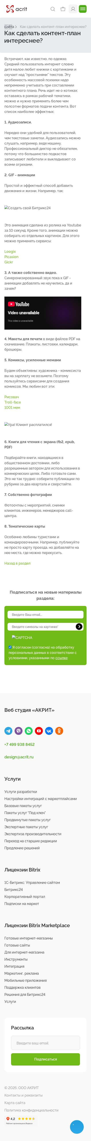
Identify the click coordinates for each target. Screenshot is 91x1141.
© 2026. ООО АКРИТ (21, 1088)
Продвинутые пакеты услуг (27, 820)
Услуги (10, 1002)
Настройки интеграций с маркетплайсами (40, 799)
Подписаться (45, 1059)
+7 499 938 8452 (19, 744)
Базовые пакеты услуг (23, 806)
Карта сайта (14, 1103)
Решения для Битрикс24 (24, 994)
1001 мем (12, 407)
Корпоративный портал (24, 897)
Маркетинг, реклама (21, 973)
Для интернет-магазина (24, 952)
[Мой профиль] (73, 9)
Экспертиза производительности (32, 834)
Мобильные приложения (25, 980)
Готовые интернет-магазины (28, 938)
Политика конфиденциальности (31, 1110)
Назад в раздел (17, 563)
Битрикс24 (13, 890)
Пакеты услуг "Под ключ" (25, 813)
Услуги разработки (20, 792)
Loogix (10, 251)
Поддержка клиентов (22, 987)
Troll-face (12, 402)
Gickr (8, 262)
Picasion (11, 257)
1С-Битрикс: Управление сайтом (32, 883)
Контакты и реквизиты (23, 1095)
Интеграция (14, 966)
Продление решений (22, 848)
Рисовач (11, 397)
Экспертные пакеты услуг (26, 827)
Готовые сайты (17, 945)
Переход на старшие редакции (30, 841)
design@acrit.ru (19, 757)
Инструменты (16, 959)
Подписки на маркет (21, 904)
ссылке (61, 658)
